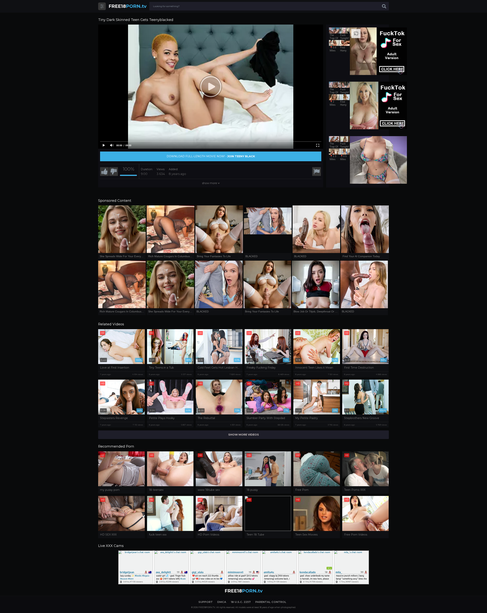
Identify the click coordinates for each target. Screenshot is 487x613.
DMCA (221, 602)
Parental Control (270, 602)
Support (205, 602)
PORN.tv (127, 6)
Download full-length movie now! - (211, 156)
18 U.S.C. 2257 (241, 602)
